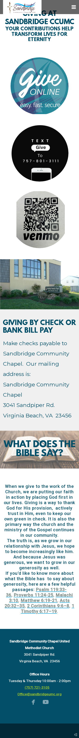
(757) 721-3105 (37, 687)
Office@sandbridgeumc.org (39, 694)
